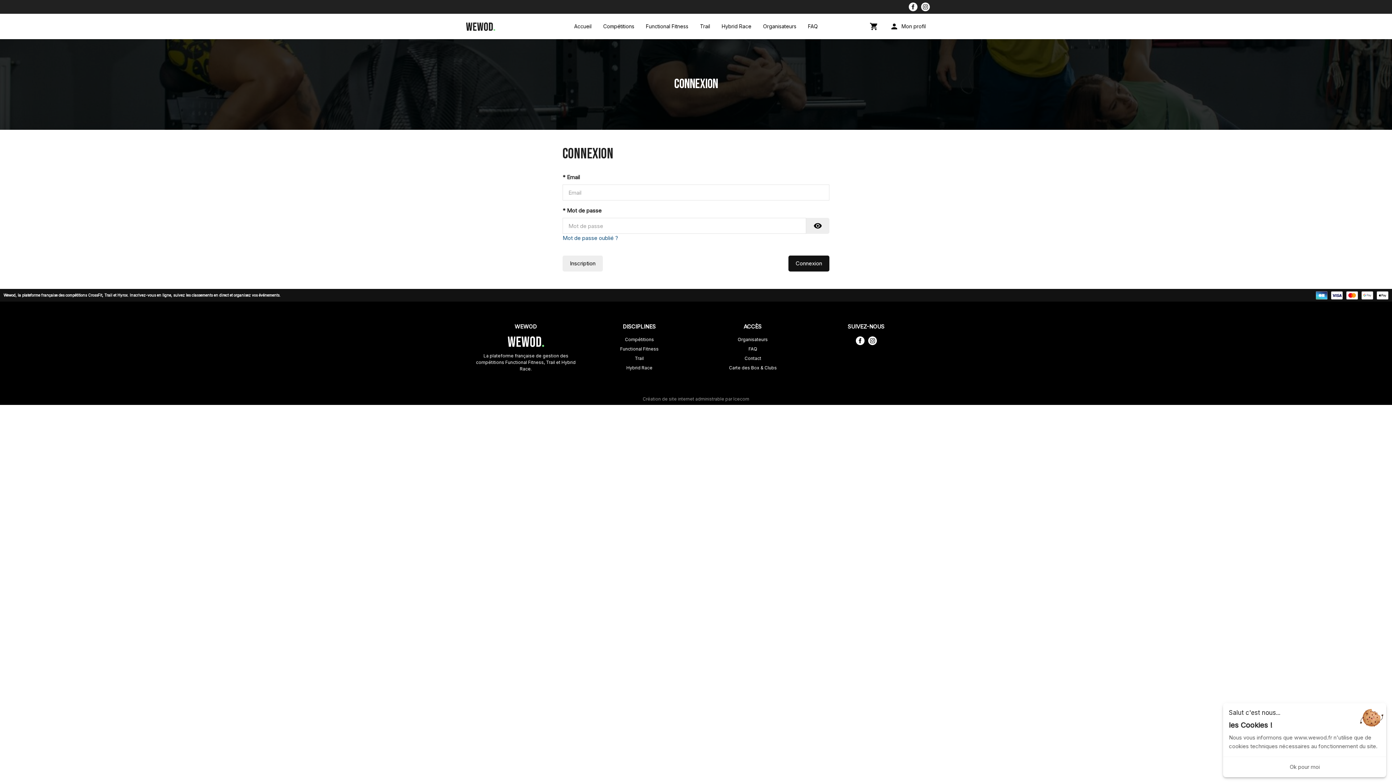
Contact (753, 358)
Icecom (741, 399)
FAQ (813, 26)
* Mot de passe (582, 210)
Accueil (583, 26)
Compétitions (618, 26)
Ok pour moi (1305, 766)
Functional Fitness (667, 26)
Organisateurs (779, 26)
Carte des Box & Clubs (753, 367)
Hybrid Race (736, 26)
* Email (571, 177)
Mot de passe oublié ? (590, 238)
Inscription (583, 263)
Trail (705, 26)
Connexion (809, 263)
